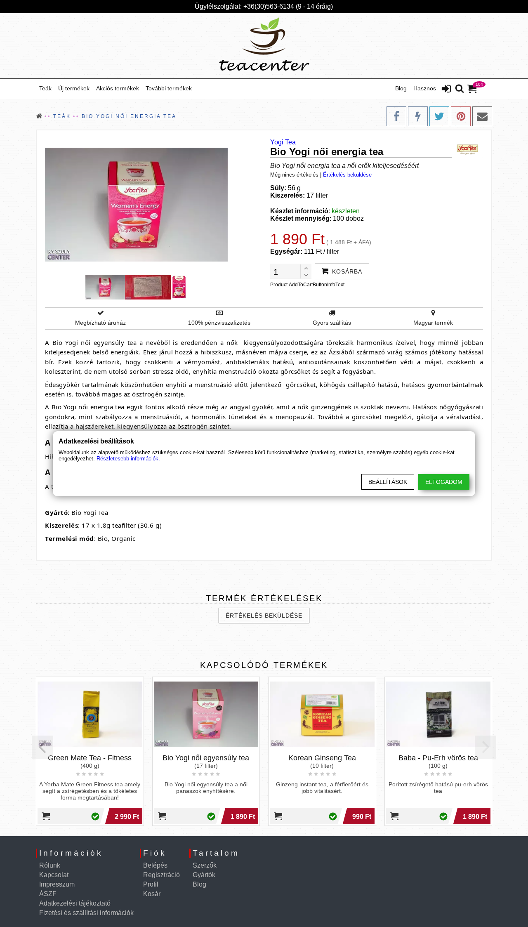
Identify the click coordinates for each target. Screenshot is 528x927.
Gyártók (204, 874)
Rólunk (49, 865)
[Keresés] (459, 89)
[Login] (446, 90)
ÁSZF (48, 893)
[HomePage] (264, 45)
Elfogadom (443, 482)
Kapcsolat (53, 874)
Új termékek (74, 88)
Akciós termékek (117, 88)
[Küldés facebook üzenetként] (418, 116)
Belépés (155, 865)
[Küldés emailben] (482, 116)
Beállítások (387, 482)
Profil (150, 884)
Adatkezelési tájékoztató (75, 903)
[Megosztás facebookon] (396, 116)
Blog (401, 88)
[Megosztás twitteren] (439, 116)
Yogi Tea (283, 142)
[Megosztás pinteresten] (461, 116)
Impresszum (57, 884)
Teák (45, 88)
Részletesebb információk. (128, 458)
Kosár (151, 893)
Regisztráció (161, 874)
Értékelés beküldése (347, 175)
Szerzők (205, 865)
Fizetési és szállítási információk (86, 912)
